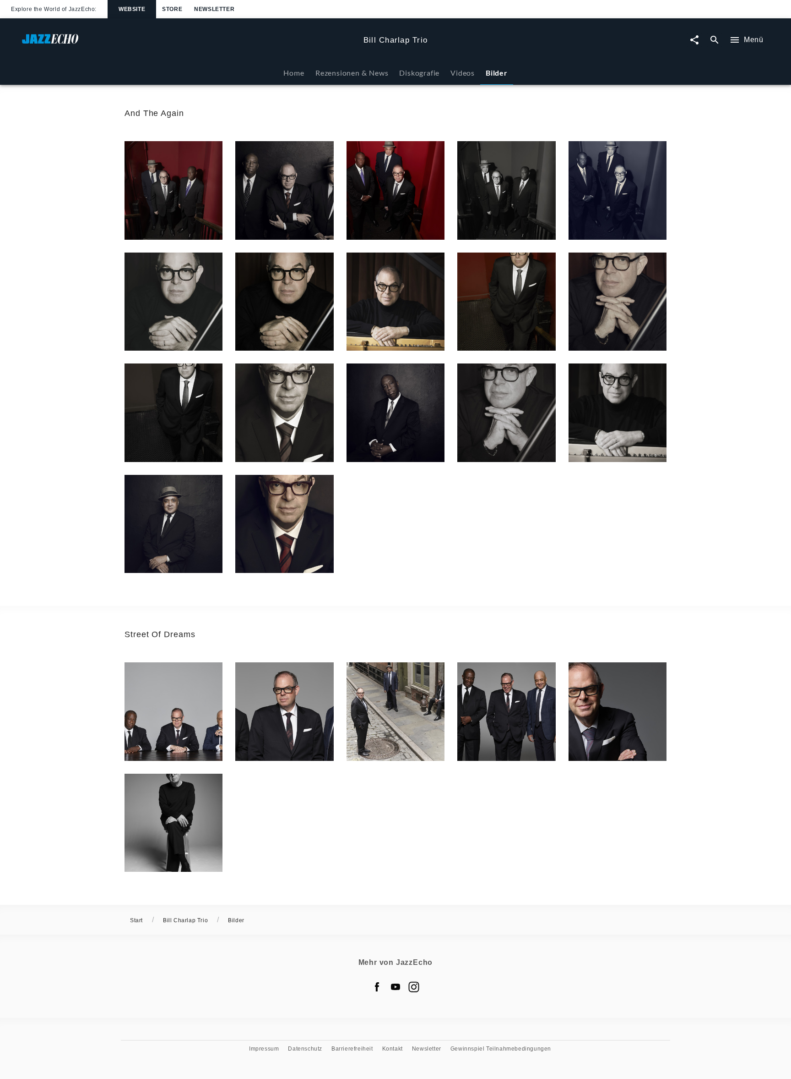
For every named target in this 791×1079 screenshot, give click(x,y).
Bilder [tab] (497, 72)
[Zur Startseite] (189, 43)
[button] (173, 190)
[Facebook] (377, 987)
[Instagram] (414, 987)
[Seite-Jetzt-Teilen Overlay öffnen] (694, 40)
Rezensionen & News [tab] (351, 72)
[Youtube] (395, 987)
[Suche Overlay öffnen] (714, 40)
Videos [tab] (462, 72)
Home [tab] (293, 72)
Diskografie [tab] (419, 72)
